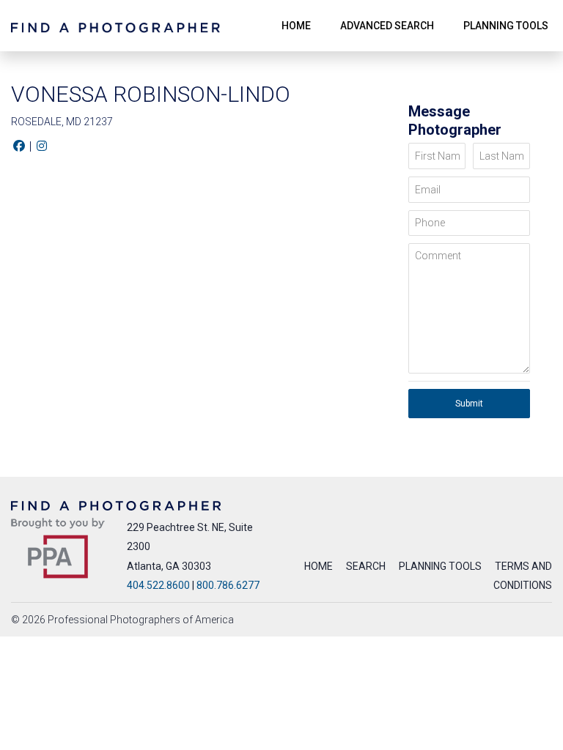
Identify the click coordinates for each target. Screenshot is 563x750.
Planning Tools (440, 566)
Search (366, 566)
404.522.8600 (158, 585)
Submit (469, 403)
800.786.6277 (228, 585)
